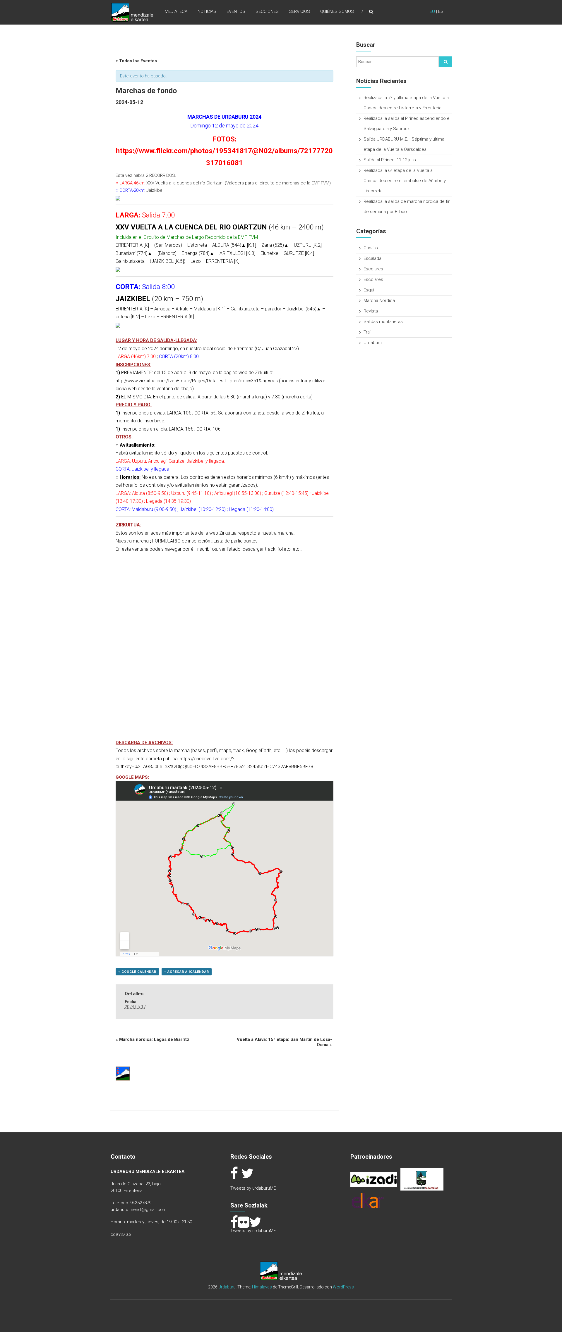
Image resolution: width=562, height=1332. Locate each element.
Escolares (373, 269)
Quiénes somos (337, 11)
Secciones (267, 11)
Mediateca (176, 11)
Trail (367, 332)
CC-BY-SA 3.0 (121, 1235)
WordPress (343, 1287)
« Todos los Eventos (136, 60)
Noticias (207, 11)
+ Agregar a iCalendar (186, 972)
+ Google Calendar (137, 972)
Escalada (372, 258)
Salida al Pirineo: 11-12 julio (390, 160)
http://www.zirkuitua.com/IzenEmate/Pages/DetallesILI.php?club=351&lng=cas (197, 380)
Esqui (369, 290)
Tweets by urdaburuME (253, 1188)
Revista (371, 311)
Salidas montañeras (383, 321)
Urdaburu (373, 342)
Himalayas (262, 1287)
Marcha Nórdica (379, 300)
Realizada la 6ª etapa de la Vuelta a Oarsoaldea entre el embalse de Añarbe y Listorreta (405, 181)
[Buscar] (445, 61)
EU (432, 11)
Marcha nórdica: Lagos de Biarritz (152, 1039)
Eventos (236, 11)
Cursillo (371, 247)
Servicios (299, 11)
